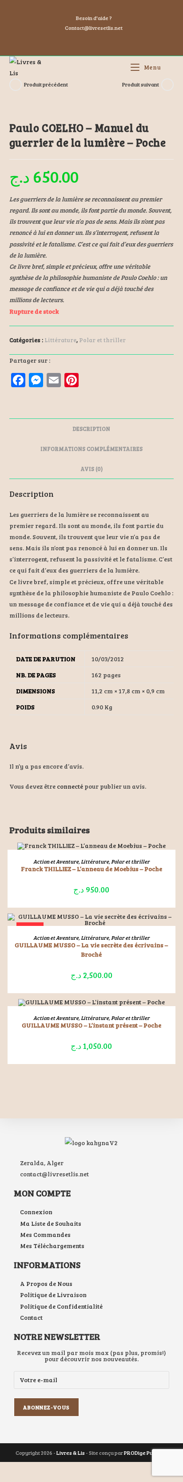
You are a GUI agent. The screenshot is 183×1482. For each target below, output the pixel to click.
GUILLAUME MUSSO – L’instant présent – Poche (91, 1025)
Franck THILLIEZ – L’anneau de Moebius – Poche (91, 868)
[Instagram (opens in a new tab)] (93, 41)
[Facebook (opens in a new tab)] (82, 41)
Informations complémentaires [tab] (91, 449)
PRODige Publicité (145, 1452)
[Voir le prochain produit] (167, 84)
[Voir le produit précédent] (15, 84)
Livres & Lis (70, 1452)
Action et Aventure (56, 861)
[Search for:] (168, 67)
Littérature (60, 340)
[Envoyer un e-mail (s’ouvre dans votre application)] (102, 41)
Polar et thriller (102, 340)
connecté (70, 786)
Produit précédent (46, 84)
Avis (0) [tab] (91, 469)
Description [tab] (91, 429)
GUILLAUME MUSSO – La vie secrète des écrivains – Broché (91, 949)
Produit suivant (140, 84)
